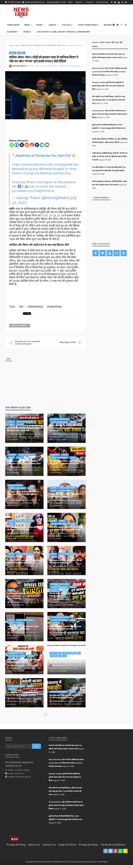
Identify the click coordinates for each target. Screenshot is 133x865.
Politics (67, 24)
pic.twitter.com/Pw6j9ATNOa (33, 190)
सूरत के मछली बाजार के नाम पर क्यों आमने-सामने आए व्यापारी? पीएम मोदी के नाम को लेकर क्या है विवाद (22, 693)
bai (56, 66)
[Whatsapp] (11, 145)
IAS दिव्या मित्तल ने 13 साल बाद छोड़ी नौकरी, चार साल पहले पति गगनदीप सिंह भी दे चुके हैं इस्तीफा (23, 561)
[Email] (47, 145)
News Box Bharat (20, 66)
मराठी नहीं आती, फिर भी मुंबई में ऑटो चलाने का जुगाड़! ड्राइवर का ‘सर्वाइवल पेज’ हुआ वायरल (23, 627)
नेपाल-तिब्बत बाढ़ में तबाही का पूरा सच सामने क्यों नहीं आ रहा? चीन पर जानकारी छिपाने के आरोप (65, 696)
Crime (53, 488)
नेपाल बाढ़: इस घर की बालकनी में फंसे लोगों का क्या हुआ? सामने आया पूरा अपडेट (66, 594)
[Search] (125, 24)
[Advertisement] (97, 12)
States (20, 424)
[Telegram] (42, 145)
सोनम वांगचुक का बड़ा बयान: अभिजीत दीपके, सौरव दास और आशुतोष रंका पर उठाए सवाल (65, 561)
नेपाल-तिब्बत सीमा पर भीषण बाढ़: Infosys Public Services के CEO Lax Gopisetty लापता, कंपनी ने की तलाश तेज (23, 596)
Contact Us (89, 2)
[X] (21, 145)
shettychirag (74, 66)
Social (62, 491)
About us (78, 2)
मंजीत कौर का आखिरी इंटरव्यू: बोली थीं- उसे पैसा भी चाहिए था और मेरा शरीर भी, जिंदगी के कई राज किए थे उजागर (66, 528)
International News (59, 419)
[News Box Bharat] (21, 12)
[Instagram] (32, 145)
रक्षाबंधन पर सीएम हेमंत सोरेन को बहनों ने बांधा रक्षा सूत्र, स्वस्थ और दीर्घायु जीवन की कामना (23, 660)
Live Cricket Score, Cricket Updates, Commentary (63, 31)
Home (70, 2)
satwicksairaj (63, 66)
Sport (39, 24)
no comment (47, 66)
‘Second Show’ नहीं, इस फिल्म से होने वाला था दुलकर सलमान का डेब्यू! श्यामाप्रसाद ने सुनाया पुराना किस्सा (23, 494)
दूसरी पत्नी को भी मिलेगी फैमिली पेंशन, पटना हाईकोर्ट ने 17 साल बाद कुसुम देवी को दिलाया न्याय (66, 495)
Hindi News (13, 24)
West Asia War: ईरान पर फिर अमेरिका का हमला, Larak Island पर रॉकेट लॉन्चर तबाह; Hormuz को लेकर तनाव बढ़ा (66, 428)
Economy (12, 31)
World (27, 31)
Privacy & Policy (102, 2)
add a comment (21, 325)
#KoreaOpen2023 (53, 173)
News (27, 24)
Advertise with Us (23, 777)
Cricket (12, 455)
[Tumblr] (37, 145)
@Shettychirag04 (51, 168)
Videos (52, 24)
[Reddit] (27, 145)
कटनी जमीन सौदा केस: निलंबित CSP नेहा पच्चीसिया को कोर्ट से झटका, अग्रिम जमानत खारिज (24, 528)
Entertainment (15, 485)
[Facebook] (16, 145)
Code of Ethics (67, 844)
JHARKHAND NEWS (15, 653)
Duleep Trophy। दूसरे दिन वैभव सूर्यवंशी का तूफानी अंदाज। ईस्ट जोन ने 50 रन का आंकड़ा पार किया (24, 462)
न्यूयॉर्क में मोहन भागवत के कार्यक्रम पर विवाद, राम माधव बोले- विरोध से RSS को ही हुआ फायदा (65, 627)
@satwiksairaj (22, 168)
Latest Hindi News (88, 24)
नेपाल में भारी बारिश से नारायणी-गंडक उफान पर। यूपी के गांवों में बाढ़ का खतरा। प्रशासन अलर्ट (23, 429)
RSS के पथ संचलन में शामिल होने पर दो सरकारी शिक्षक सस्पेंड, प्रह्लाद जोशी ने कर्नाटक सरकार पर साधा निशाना (65, 660)
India (11, 422)
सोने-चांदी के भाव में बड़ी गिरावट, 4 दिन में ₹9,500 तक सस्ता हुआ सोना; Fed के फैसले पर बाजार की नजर (66, 462)
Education (55, 653)
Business (108, 24)
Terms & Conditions (113, 844)
